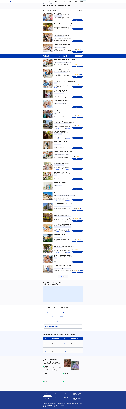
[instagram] (46, 398)
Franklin (65, 346)
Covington (65, 343)
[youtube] (48, 398)
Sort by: (77, 10)
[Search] (80, 1)
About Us (56, 393)
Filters (70, 10)
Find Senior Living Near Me (67, 398)
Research (65, 393)
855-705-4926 (79, 55)
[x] (45, 398)
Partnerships (56, 398)
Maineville (65, 348)
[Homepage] (43, 3)
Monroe (65, 351)
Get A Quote (78, 20)
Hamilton (45, 348)
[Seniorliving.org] (9, 1)
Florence (45, 346)
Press (55, 397)
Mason (45, 343)
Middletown (45, 351)
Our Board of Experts (66, 397)
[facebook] (43, 398)
